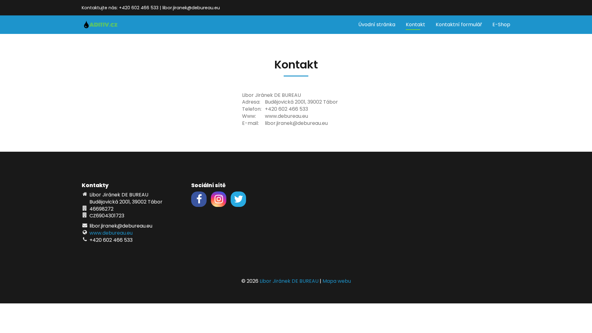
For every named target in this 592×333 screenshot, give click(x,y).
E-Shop (501, 24)
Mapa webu (337, 281)
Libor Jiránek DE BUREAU (289, 281)
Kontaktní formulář (459, 24)
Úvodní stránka (376, 24)
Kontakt (415, 24)
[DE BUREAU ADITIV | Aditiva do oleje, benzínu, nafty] (101, 24)
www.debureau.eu (111, 232)
